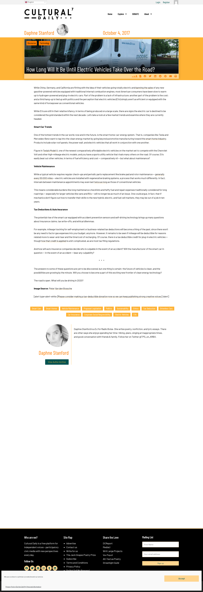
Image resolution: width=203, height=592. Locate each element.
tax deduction (149, 308)
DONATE (135, 14)
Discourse (31, 43)
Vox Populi (108, 555)
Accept (181, 578)
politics (109, 308)
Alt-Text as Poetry (112, 559)
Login (158, 2)
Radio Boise (107, 329)
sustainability (122, 308)
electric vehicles (122, 314)
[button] (145, 76)
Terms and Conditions (77, 562)
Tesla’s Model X (50, 150)
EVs (135, 314)
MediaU (106, 547)
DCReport (108, 543)
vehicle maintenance (70, 308)
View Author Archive (57, 362)
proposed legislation (92, 308)
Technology (44, 43)
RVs (90, 193)
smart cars (36, 308)
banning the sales (144, 87)
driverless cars (166, 308)
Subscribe (71, 558)
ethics (136, 308)
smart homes (51, 308)
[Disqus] (101, 408)
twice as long (100, 182)
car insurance (74, 314)
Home (110, 14)
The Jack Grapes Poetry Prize (81, 555)
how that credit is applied (53, 240)
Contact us (71, 547)
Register (166, 2)
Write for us (72, 551)
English (30, 2)
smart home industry (156, 138)
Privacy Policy (73, 566)
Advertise (71, 543)
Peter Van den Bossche (60, 288)
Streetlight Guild (111, 562)
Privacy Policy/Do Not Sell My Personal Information (23, 587)
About (146, 14)
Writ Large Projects (112, 551)
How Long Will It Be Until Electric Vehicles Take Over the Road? (90, 69)
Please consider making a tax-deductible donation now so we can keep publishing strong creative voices (109, 296)
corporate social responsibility (97, 314)
